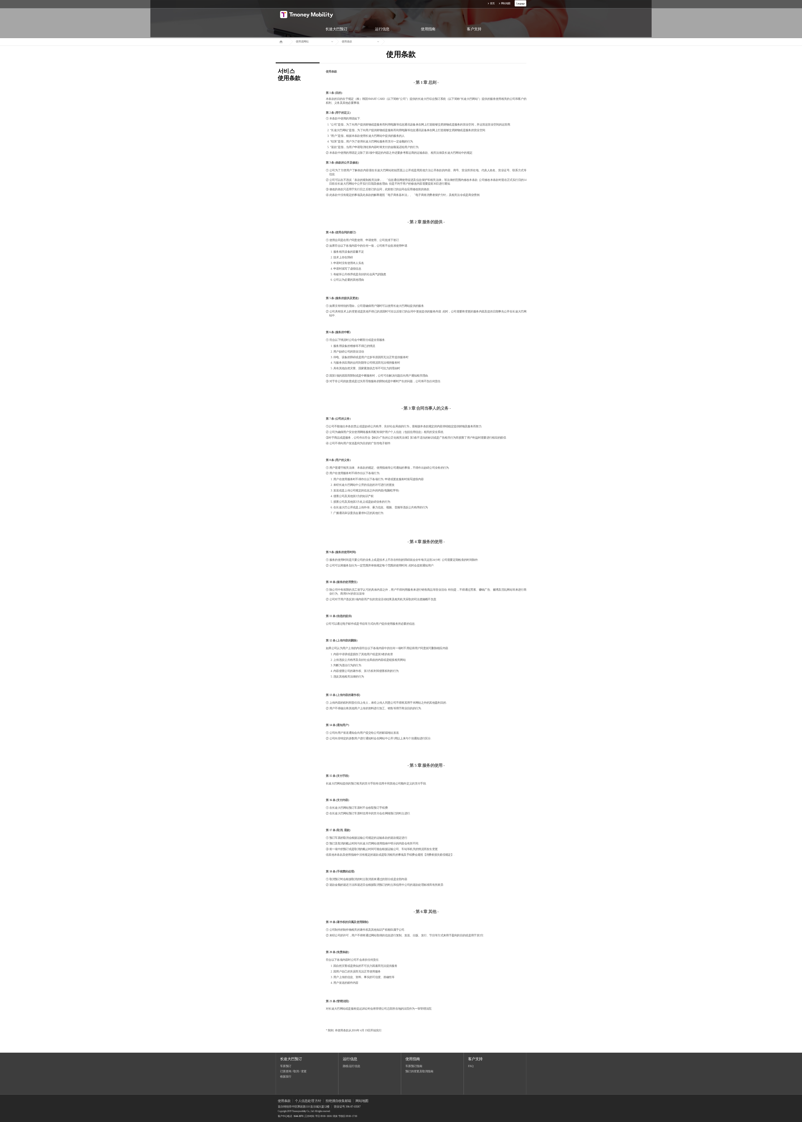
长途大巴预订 (291, 1059)
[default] (404, 41)
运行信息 (350, 1059)
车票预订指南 (413, 1066)
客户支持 (475, 1059)
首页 (492, 3)
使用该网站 (302, 41)
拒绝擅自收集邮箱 (338, 1101)
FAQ (470, 1066)
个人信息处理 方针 (308, 1101)
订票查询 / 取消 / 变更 (293, 1071)
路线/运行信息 (351, 1066)
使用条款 (347, 41)
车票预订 (285, 1066)
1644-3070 (298, 1116)
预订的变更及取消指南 (419, 1071)
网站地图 (505, 3)
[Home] (282, 41)
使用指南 (412, 1059)
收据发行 (285, 1076)
